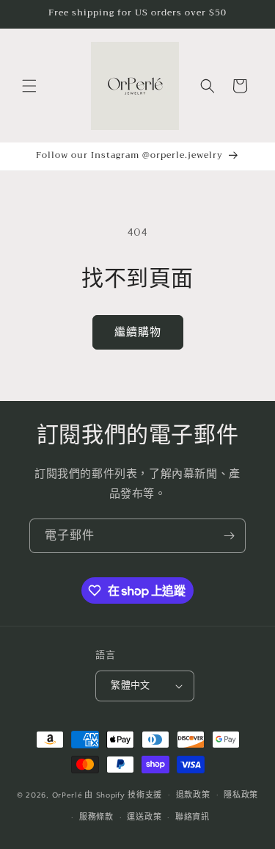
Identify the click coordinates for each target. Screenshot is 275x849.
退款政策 (193, 795)
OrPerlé (67, 794)
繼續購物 (137, 332)
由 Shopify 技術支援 (123, 794)
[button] (29, 86)
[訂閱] (229, 536)
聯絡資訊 (192, 817)
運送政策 (144, 817)
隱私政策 (241, 795)
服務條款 (96, 817)
